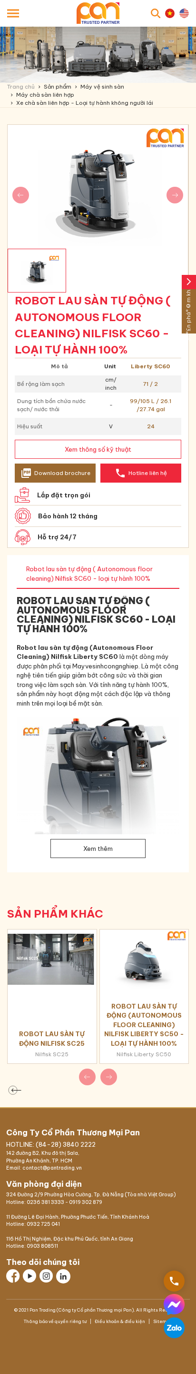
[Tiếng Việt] (170, 13)
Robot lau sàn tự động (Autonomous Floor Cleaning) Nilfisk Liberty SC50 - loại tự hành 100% (144, 1024)
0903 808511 (42, 1246)
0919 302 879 (85, 1202)
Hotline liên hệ (141, 473)
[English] (184, 13)
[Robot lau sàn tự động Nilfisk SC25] (52, 959)
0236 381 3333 (45, 1202)
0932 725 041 (43, 1224)
